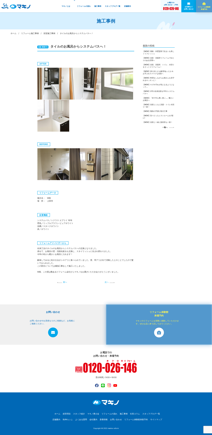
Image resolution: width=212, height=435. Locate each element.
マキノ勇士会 (93, 413)
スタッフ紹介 (79, 413)
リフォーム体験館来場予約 (204, 8)
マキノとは (66, 6)
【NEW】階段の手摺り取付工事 (155, 111)
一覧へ (165, 127)
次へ (107, 282)
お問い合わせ (116, 419)
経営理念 (67, 413)
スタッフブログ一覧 (112, 6)
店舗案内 (127, 6)
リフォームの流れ (84, 6)
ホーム (57, 413)
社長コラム (135, 413)
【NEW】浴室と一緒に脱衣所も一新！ (157, 122)
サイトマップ (156, 419)
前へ (65, 282)
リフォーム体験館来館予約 (136, 419)
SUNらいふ (68, 419)
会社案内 (93, 419)
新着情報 (104, 419)
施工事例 (97, 6)
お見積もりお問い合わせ (188, 8)
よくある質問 (81, 419)
